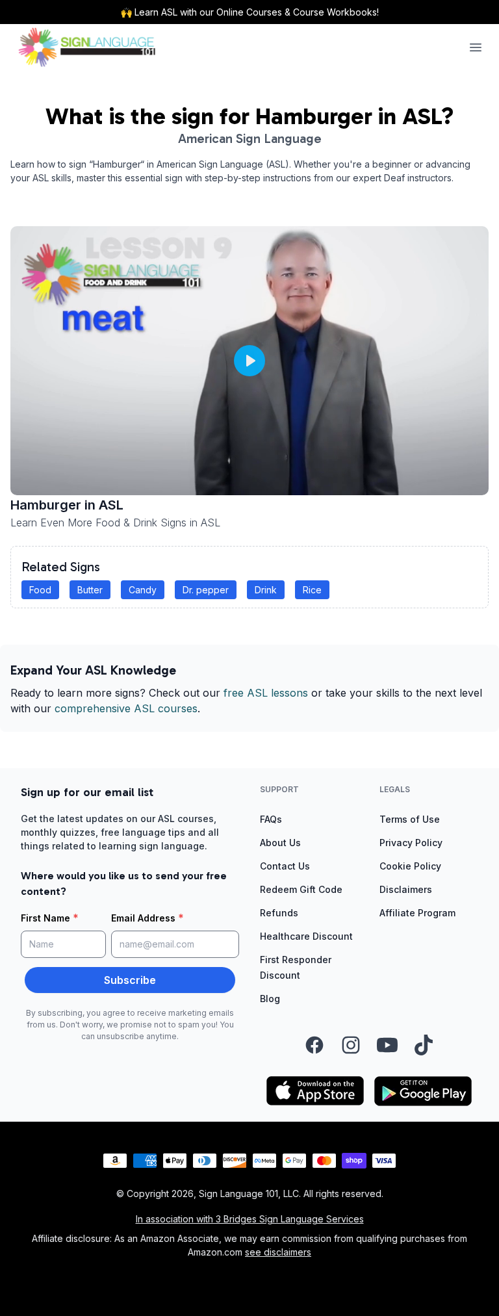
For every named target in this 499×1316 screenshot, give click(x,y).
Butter (90, 589)
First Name (50, 917)
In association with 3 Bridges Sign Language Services (250, 1218)
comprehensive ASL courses (126, 708)
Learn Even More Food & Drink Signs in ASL (115, 522)
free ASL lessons (266, 692)
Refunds (279, 912)
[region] (249, 360)
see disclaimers (278, 1252)
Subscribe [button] (130, 980)
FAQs (271, 819)
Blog (270, 998)
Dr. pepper (206, 589)
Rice (312, 589)
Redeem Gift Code (301, 889)
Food (40, 589)
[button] (249, 360)
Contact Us (285, 865)
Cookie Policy (410, 865)
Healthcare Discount (306, 936)
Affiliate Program (417, 912)
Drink (266, 589)
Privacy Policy (410, 842)
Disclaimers (405, 889)
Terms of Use (409, 819)
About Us (280, 842)
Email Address (147, 917)
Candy (143, 589)
